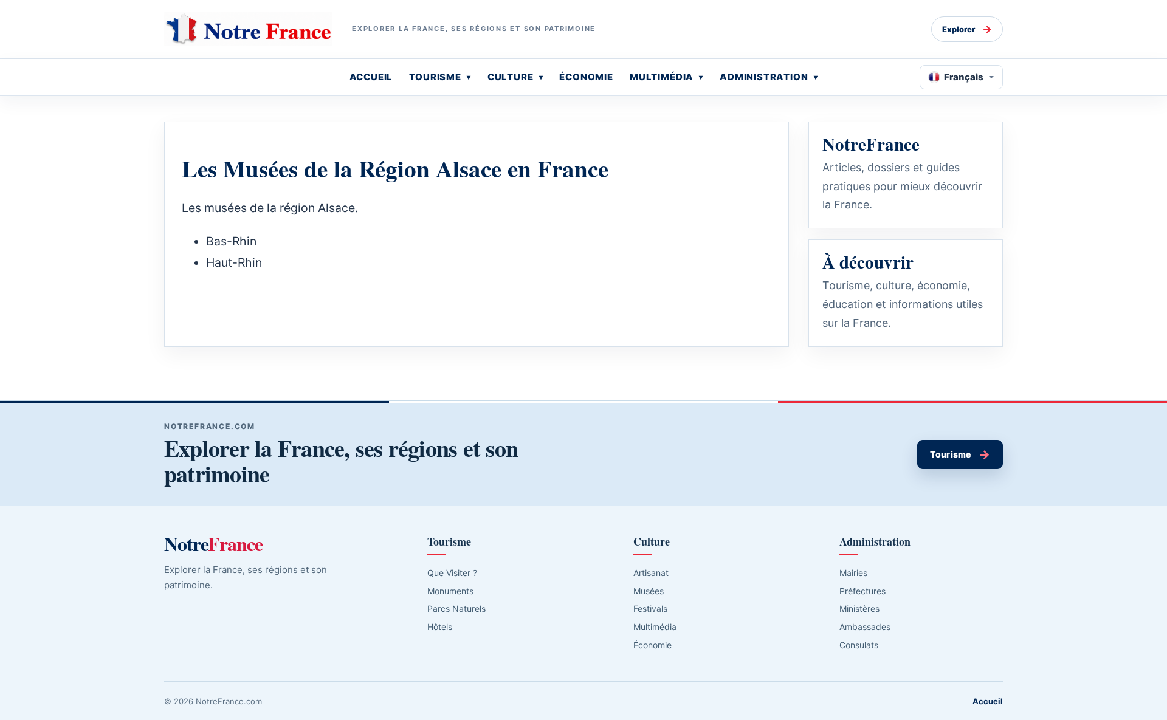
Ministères (859, 608)
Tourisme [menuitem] (435, 77)
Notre (213, 544)
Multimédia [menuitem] (662, 77)
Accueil (987, 701)
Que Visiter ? (452, 572)
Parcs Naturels (456, 608)
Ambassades (864, 627)
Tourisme (960, 454)
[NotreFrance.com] (248, 29)
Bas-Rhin (231, 241)
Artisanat (651, 572)
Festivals (650, 608)
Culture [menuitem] (510, 77)
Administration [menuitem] (764, 77)
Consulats (858, 645)
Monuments (450, 591)
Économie (652, 645)
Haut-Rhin (234, 262)
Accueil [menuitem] (371, 77)
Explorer (967, 29)
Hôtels (439, 627)
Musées (648, 591)
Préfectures (862, 591)
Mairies (853, 572)
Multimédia (654, 627)
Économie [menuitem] (586, 77)
